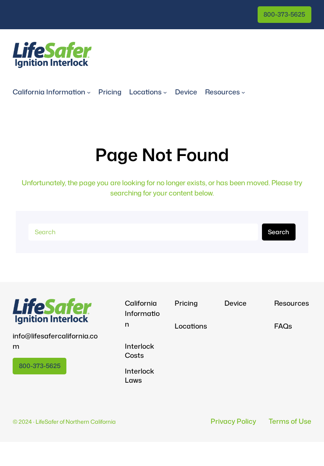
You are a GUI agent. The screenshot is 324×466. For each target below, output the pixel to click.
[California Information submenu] (88, 92)
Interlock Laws (139, 375)
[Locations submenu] (165, 92)
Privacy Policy (233, 421)
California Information (142, 313)
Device (235, 303)
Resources (291, 303)
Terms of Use (290, 421)
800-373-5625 (284, 14)
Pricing (186, 303)
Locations (191, 326)
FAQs (283, 326)
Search (278, 231)
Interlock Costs (139, 351)
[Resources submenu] (243, 92)
